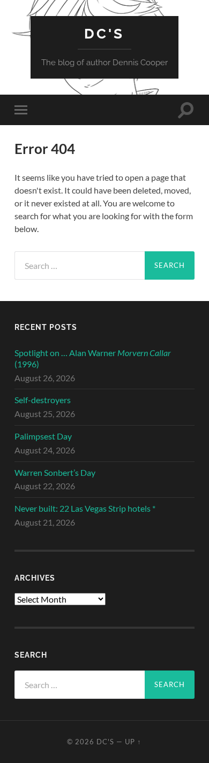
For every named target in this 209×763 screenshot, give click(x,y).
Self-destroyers (42, 400)
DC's (104, 33)
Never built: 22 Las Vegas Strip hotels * (84, 508)
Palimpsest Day (43, 436)
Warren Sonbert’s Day (54, 472)
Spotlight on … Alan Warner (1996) (92, 358)
